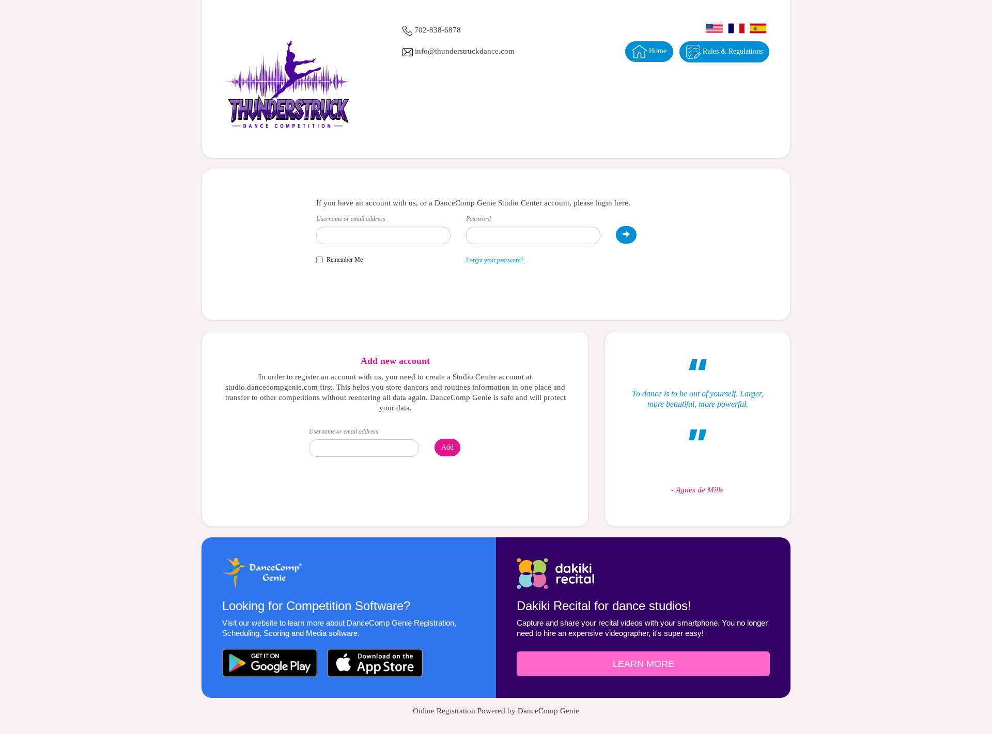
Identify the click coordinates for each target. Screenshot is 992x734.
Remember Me (345, 259)
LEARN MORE (643, 664)
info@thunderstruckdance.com (465, 51)
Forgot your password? (494, 260)
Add (447, 447)
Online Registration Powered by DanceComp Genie (496, 711)
